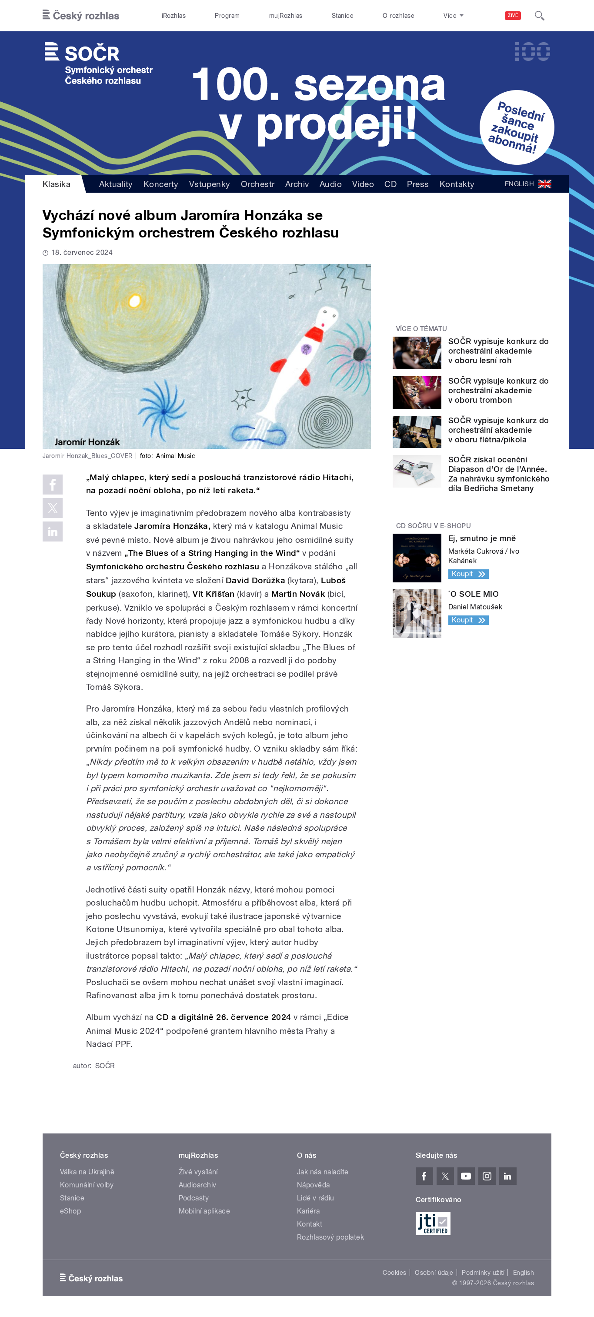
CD (390, 184)
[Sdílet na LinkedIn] (53, 531)
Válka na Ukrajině (87, 1172)
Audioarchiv (198, 1185)
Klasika (56, 184)
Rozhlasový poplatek (330, 1237)
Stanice (343, 15)
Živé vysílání (198, 1172)
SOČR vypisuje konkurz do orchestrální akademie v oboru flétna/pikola (498, 430)
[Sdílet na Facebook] (53, 485)
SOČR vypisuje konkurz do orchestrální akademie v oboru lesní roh (498, 351)
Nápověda (313, 1185)
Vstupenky (209, 184)
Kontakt (309, 1224)
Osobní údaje (434, 1272)
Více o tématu (421, 329)
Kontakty (457, 184)
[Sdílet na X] (53, 508)
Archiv (297, 184)
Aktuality (116, 184)
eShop (70, 1211)
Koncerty (161, 184)
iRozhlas (174, 15)
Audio (331, 184)
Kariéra (308, 1211)
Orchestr (258, 184)
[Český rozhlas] (81, 15)
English (523, 1272)
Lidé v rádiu (315, 1198)
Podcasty (194, 1198)
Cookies (394, 1272)
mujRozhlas (286, 15)
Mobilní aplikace (204, 1211)
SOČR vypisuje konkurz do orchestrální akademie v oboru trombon (498, 390)
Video (363, 184)
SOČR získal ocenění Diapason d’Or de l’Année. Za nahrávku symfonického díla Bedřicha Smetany (499, 474)
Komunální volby (86, 1185)
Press (418, 184)
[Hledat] (539, 15)
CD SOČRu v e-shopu (433, 526)
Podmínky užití (483, 1272)
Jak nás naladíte (323, 1172)
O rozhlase (398, 15)
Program (227, 15)
